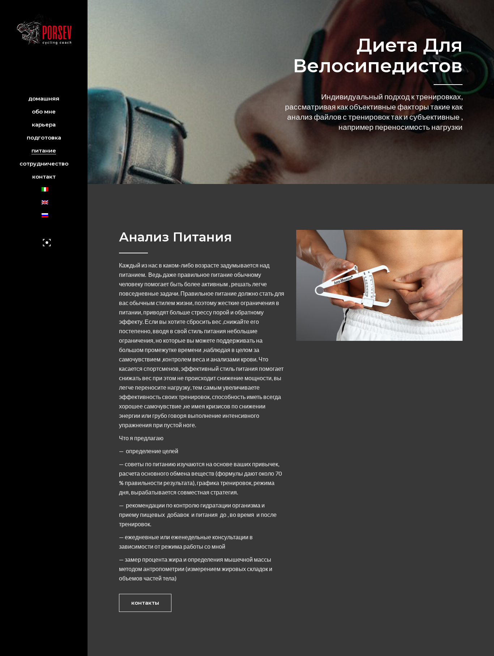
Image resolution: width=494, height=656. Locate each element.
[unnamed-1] (379, 285)
